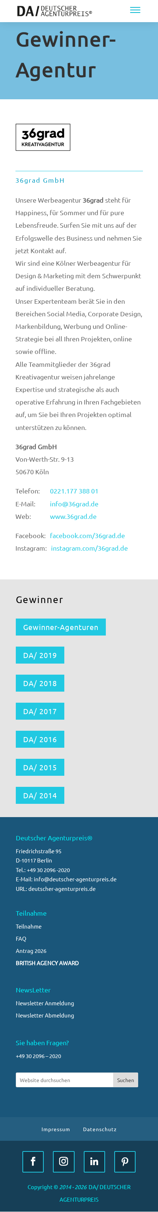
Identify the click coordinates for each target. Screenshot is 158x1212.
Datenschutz (100, 1129)
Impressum (56, 1129)
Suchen (125, 1080)
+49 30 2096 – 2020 (38, 1055)
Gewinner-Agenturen (60, 626)
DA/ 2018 (40, 683)
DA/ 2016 (40, 739)
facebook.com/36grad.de (87, 535)
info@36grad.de (74, 503)
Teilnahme (29, 926)
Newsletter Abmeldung (45, 1015)
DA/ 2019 (40, 655)
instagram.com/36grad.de (89, 548)
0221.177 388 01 (74, 491)
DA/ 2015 (40, 767)
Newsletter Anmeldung (45, 1002)
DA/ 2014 (40, 795)
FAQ (21, 938)
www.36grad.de (73, 516)
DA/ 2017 (40, 711)
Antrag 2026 (31, 950)
